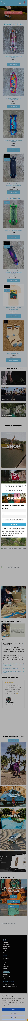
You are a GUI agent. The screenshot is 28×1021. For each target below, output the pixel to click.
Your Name (5, 508)
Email (3, 514)
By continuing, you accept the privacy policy (13, 520)
